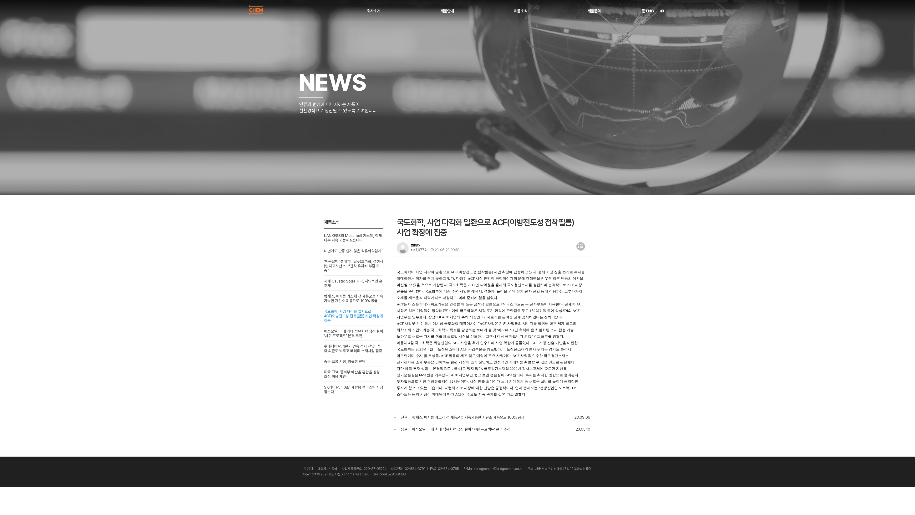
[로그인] (662, 11)
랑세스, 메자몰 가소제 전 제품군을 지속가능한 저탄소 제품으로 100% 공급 (353, 298)
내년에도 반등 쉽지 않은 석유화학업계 (352, 251)
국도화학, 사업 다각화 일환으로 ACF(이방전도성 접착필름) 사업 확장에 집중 (353, 316)
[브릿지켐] (256, 10)
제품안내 (447, 11)
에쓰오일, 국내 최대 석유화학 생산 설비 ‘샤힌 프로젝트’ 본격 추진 (353, 333)
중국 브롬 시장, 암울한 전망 (345, 361)
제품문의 (594, 11)
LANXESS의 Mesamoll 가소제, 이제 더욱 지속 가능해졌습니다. (353, 237)
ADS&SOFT (401, 474)
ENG (649, 11)
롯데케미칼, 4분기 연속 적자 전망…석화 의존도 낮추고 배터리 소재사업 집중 (353, 348)
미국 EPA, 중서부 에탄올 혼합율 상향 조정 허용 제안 (352, 374)
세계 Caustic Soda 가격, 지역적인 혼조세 (353, 283)
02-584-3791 (415, 469)
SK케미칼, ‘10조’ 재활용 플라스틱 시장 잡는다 (353, 389)
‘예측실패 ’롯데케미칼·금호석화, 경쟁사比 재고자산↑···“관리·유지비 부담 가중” (353, 266)
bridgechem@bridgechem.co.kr (499, 469)
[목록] (580, 246)
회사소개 (374, 11)
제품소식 (520, 11)
